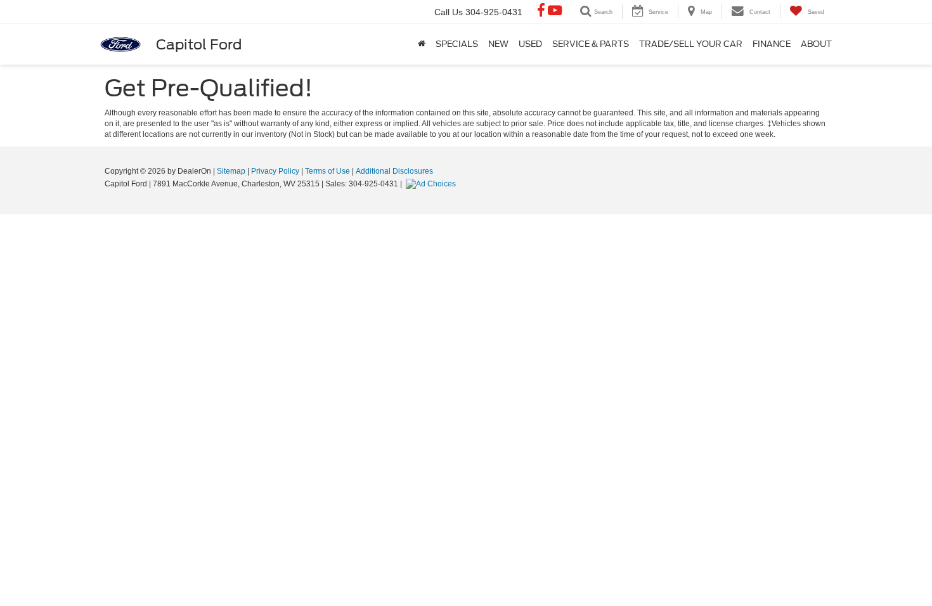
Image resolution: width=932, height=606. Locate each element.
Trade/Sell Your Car (690, 44)
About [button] (816, 44)
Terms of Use (327, 171)
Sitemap (231, 171)
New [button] (498, 44)
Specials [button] (457, 44)
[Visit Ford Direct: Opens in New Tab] (432, 183)
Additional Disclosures (394, 171)
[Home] (421, 44)
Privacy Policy (275, 171)
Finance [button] (772, 44)
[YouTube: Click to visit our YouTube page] (555, 12)
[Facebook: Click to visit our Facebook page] (541, 12)
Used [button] (530, 44)
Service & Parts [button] (590, 44)
